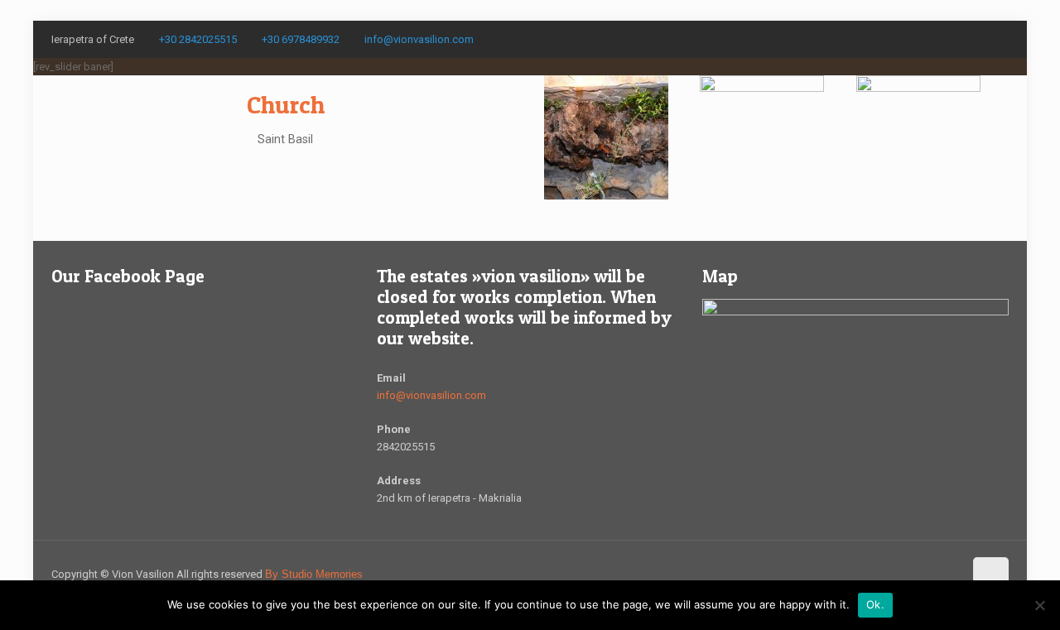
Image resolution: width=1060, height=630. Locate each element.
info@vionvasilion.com (419, 39)
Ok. (875, 604)
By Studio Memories (314, 574)
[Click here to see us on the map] (855, 311)
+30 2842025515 (198, 39)
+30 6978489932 (301, 39)
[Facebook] (1000, 38)
